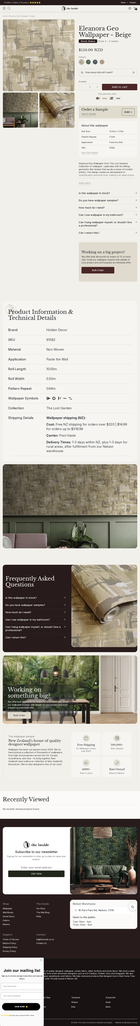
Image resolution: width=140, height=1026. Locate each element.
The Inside (82, 1023)
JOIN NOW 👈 (21, 1006)
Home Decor (9, 916)
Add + (128, 112)
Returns (6, 924)
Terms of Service (11, 939)
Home (5, 16)
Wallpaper (7, 908)
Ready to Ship (43, 997)
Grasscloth (111, 997)
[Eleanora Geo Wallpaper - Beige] (81, 62)
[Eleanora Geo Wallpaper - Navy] (95, 62)
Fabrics (6, 920)
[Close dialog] (41, 960)
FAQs (123, 2)
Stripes (74, 1002)
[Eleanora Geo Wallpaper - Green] (88, 62)
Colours (82, 57)
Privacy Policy (9, 951)
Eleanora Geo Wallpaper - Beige (22, 16)
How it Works (88, 114)
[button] (4, 8)
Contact (132, 2)
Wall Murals (8, 912)
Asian (108, 1002)
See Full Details (89, 152)
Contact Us (41, 943)
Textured (75, 997)
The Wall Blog (42, 912)
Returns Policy (9, 943)
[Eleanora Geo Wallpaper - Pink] (102, 62)
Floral (39, 1002)
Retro (108, 1007)
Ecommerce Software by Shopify (99, 1023)
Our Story (40, 908)
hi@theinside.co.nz (45, 939)
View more (84, 183)
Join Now (36, 873)
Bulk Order (98, 270)
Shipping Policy (10, 947)
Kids (73, 1007)
